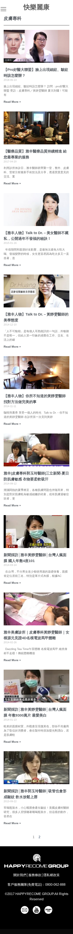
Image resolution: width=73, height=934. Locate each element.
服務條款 (34, 875)
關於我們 (19, 875)
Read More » (12, 101)
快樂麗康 (36, 7)
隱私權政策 (51, 875)
